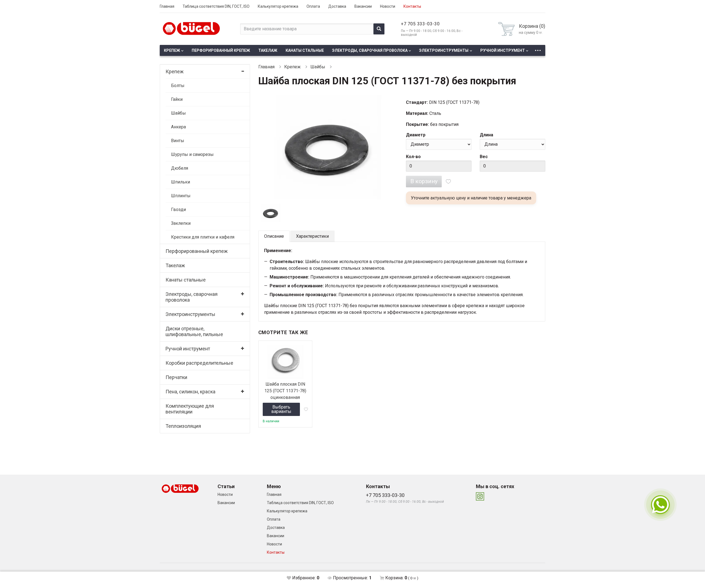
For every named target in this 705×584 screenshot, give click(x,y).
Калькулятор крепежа (278, 6)
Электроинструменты (443, 50)
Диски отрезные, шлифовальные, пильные (194, 331)
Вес (484, 156)
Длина (486, 134)
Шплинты (181, 195)
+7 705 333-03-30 (420, 23)
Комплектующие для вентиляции (190, 409)
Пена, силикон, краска (190, 391)
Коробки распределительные (199, 363)
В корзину (424, 181)
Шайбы (178, 113)
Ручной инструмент (502, 50)
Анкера (178, 126)
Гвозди (178, 209)
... (538, 49)
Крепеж (172, 50)
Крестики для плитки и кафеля (202, 237)
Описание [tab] (274, 236)
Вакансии (363, 6)
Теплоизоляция (183, 426)
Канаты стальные (305, 50)
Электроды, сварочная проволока (370, 50)
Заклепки (181, 223)
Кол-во (413, 156)
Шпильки (180, 182)
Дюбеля (179, 168)
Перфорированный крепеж (221, 50)
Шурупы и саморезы (192, 154)
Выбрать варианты (281, 409)
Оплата (313, 6)
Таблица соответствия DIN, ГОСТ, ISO (216, 6)
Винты (177, 140)
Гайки (177, 99)
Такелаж (267, 50)
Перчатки (176, 377)
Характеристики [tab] (312, 236)
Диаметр (415, 134)
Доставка (337, 6)
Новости (387, 6)
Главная (167, 6)
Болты (178, 85)
